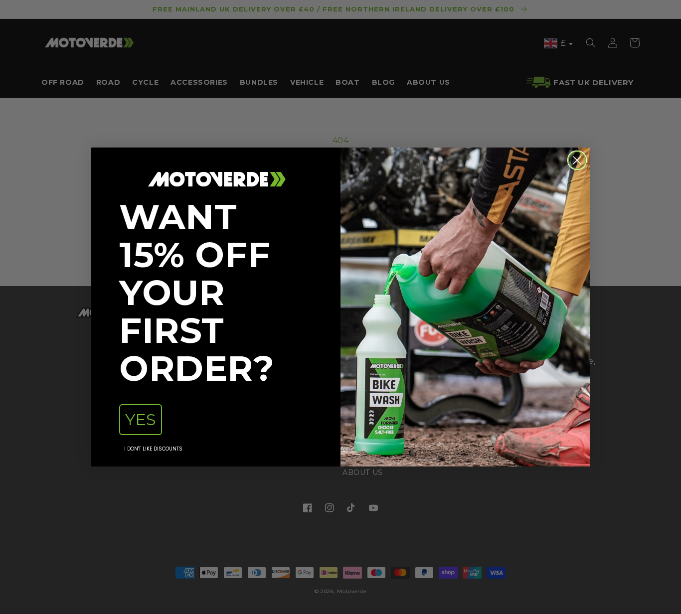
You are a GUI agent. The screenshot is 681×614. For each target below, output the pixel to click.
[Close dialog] (577, 160)
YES (140, 419)
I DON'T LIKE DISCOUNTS (153, 449)
